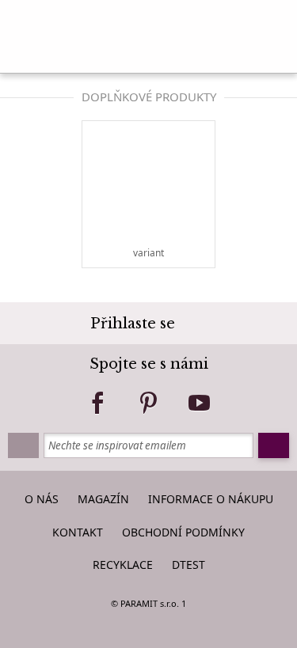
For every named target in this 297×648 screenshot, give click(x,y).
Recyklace (123, 564)
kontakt (77, 532)
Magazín (103, 498)
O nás (42, 498)
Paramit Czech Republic (149, 32)
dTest (188, 564)
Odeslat (273, 445)
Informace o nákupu (210, 498)
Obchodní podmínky (183, 532)
